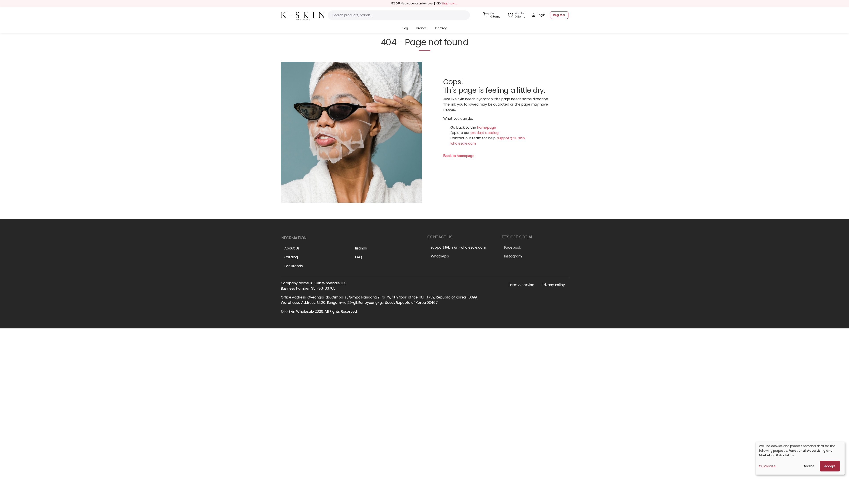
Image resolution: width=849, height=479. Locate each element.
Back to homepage (458, 156)
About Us (292, 248)
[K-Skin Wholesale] (303, 14)
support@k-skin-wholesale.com (458, 247)
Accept (829, 466)
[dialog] (800, 458)
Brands (361, 248)
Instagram (513, 256)
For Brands (293, 266)
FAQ (358, 257)
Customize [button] (767, 466)
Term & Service (521, 284)
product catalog (484, 132)
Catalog (291, 257)
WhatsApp (440, 256)
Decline (808, 466)
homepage (486, 127)
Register (559, 15)
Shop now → (449, 3)
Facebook (512, 247)
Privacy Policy (553, 284)
